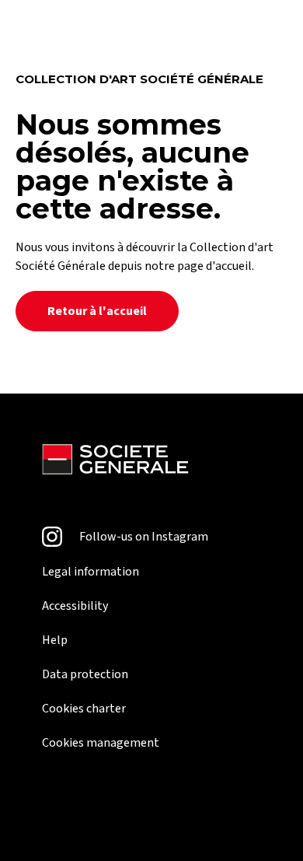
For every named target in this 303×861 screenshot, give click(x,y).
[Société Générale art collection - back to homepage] (115, 462)
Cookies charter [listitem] (84, 708)
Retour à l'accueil (97, 311)
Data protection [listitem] (85, 674)
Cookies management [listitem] (100, 742)
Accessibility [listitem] (75, 605)
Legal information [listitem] (90, 571)
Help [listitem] (55, 640)
